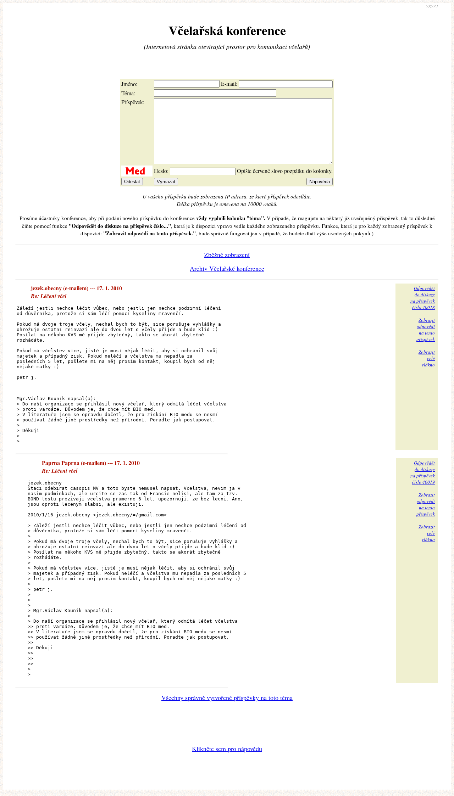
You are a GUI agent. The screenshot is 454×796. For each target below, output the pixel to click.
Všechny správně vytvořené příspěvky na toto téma (227, 697)
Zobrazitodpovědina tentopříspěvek (425, 329)
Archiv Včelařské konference (227, 268)
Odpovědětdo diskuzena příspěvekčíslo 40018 (422, 297)
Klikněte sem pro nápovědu (227, 748)
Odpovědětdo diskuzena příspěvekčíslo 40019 (422, 472)
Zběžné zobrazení (227, 254)
